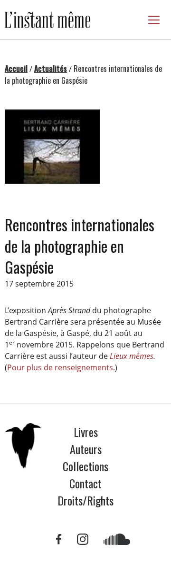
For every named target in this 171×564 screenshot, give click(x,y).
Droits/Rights (85, 500)
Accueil (16, 68)
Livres (86, 431)
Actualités (50, 68)
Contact (85, 483)
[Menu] (154, 20)
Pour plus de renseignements (60, 367)
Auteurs (86, 448)
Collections (85, 466)
